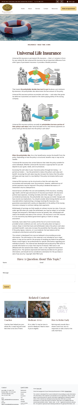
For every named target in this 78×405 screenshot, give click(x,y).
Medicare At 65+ (35, 320)
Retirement (23, 390)
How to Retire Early (60, 320)
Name (5, 262)
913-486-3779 (39, 1)
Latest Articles (24, 403)
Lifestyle (23, 401)
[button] (22, 8)
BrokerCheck (68, 391)
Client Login (72, 1)
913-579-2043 (12, 392)
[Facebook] (61, 1)
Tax (21, 397)
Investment (23, 392)
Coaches (8, 320)
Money (22, 399)
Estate (22, 394)
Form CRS (38, 388)
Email (41, 262)
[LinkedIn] (57, 1)
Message (6, 273)
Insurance (23, 396)
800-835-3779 (9, 393)
